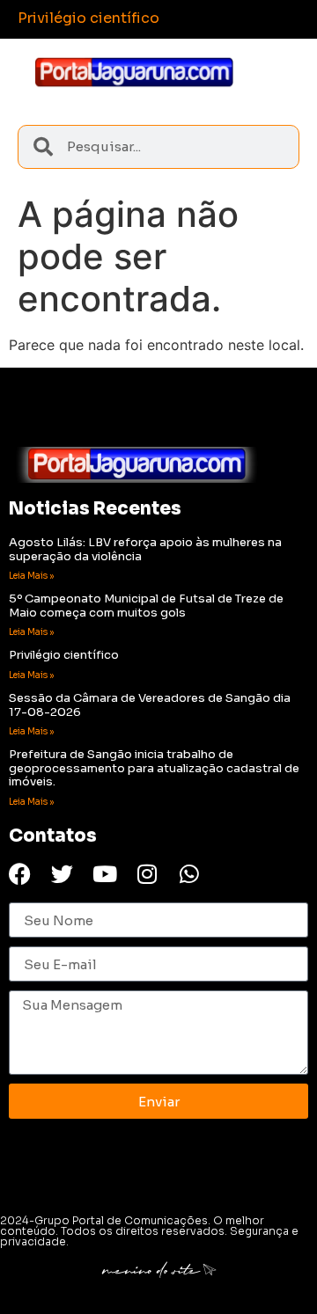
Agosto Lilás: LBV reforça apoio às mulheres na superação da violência (145, 549)
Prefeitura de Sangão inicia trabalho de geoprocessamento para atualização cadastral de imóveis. (154, 768)
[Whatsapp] (189, 874)
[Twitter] (62, 874)
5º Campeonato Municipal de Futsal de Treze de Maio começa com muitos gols (146, 605)
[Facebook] (20, 874)
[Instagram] (147, 874)
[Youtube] (104, 874)
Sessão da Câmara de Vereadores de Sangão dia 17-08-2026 (150, 704)
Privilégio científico (64, 654)
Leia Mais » (31, 575)
